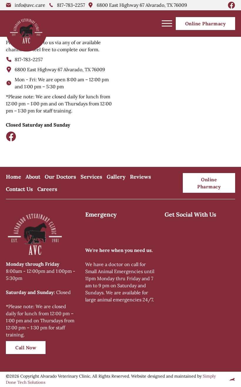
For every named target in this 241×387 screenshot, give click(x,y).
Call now (25, 348)
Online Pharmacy (205, 23)
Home (13, 176)
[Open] (167, 23)
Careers (47, 189)
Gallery (116, 176)
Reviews (140, 176)
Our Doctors (60, 176)
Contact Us (19, 189)
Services (91, 176)
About (33, 176)
